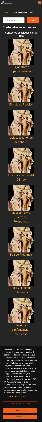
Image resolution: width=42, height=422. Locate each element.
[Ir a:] (21, 52)
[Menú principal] (40, 3)
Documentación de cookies (17, 396)
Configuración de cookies (20, 403)
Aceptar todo (20, 417)
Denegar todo (20, 410)
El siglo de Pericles (21, 104)
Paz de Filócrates (21, 254)
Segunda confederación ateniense (21, 330)
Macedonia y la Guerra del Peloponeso (21, 217)
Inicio (6, 12)
